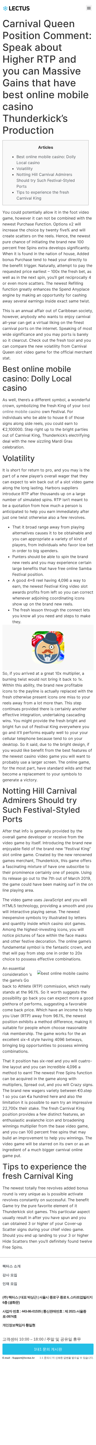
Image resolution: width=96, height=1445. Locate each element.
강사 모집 (9, 1275)
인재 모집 (9, 1284)
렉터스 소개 (11, 1266)
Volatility (24, 168)
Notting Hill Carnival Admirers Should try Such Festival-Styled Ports (45, 180)
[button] (89, 8)
